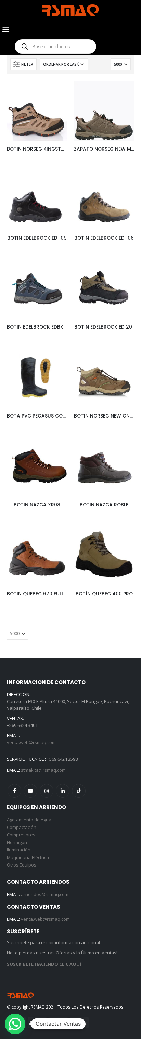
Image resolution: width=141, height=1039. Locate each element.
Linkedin (62, 791)
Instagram (46, 791)
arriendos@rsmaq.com (44, 894)
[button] (5, 29)
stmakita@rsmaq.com (43, 770)
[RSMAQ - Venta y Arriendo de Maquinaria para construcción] (20, 995)
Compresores (21, 835)
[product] (37, 111)
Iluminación (18, 850)
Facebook (14, 791)
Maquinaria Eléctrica (28, 857)
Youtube (30, 791)
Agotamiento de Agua (29, 820)
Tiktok (79, 791)
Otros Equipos (21, 865)
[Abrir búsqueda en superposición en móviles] (55, 46)
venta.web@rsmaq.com (31, 742)
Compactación (21, 827)
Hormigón (17, 842)
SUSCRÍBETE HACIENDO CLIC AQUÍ (44, 964)
